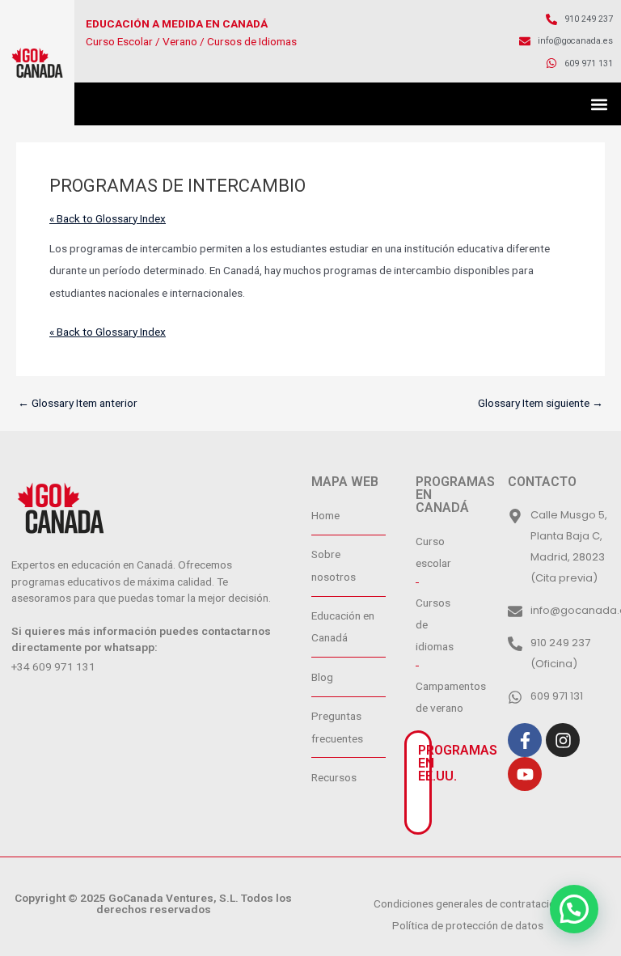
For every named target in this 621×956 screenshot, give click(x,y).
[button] (599, 104)
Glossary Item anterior (77, 403)
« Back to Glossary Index (107, 218)
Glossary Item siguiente (540, 403)
